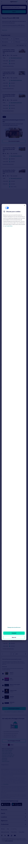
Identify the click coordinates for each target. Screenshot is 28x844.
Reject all (14, 637)
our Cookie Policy (8, 226)
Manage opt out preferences (14, 627)
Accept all (14, 633)
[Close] (24, 205)
